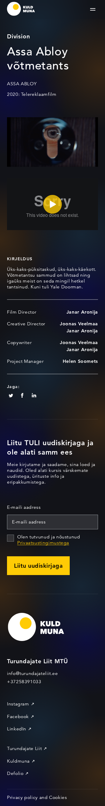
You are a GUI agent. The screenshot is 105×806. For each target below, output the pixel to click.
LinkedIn (16, 729)
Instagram (18, 704)
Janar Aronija (82, 312)
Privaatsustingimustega (43, 543)
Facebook (18, 717)
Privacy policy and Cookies (37, 797)
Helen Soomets (80, 361)
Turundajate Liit (24, 748)
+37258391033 (24, 682)
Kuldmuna (18, 761)
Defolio (15, 773)
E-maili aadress (24, 507)
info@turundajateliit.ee (32, 673)
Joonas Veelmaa (79, 324)
